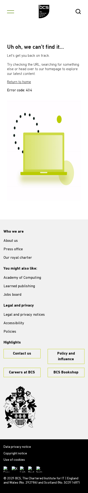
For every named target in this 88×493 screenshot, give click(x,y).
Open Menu (10, 11)
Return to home (19, 82)
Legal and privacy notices (24, 315)
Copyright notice (15, 453)
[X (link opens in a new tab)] (15, 469)
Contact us (22, 354)
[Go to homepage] (44, 11)
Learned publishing (19, 286)
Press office (13, 249)
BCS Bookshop (66, 372)
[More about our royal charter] (20, 407)
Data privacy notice (17, 447)
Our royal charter (18, 258)
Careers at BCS (22, 372)
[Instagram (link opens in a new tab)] (39, 469)
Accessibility (14, 323)
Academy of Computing (22, 278)
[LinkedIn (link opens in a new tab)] (23, 469)
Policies (10, 332)
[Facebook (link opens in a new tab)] (6, 469)
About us (11, 241)
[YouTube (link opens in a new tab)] (31, 469)
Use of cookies (14, 460)
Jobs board (12, 295)
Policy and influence (66, 356)
